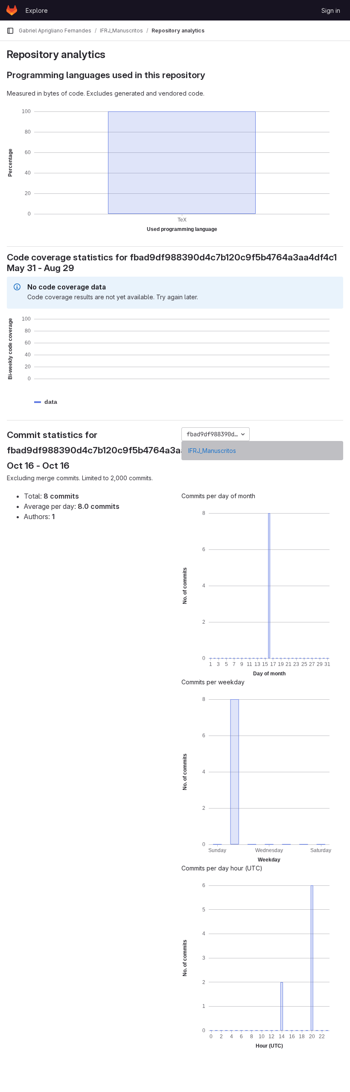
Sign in (330, 10)
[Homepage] (12, 10)
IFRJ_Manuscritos (212, 450)
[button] (50, 401)
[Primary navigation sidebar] (10, 31)
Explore (37, 10)
